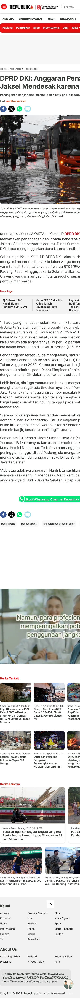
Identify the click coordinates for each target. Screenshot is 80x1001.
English (59, 933)
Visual (31, 933)
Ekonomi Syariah (31, 18)
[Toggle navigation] (4, 7)
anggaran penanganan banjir (59, 523)
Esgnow (5, 933)
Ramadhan (33, 939)
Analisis (31, 923)
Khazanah (6, 918)
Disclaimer (6, 961)
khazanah (68, 18)
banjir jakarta (8, 523)
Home (3, 68)
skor (51, 18)
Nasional (7, 27)
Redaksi (32, 956)
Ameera (4, 913)
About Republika (10, 956)
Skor (57, 913)
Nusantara (15, 68)
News (3, 923)
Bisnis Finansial (64, 928)
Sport (36, 27)
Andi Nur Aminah (16, 101)
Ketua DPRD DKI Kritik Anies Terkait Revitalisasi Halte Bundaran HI (49, 305)
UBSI (65, 27)
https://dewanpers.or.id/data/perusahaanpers (30, 981)
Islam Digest (62, 918)
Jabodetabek (31, 68)
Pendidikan (23, 27)
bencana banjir (29, 523)
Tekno (31, 928)
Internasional (51, 27)
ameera (8, 18)
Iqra (29, 918)
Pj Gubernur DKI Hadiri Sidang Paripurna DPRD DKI (15, 303)
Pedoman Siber (64, 956)
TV (2, 939)
